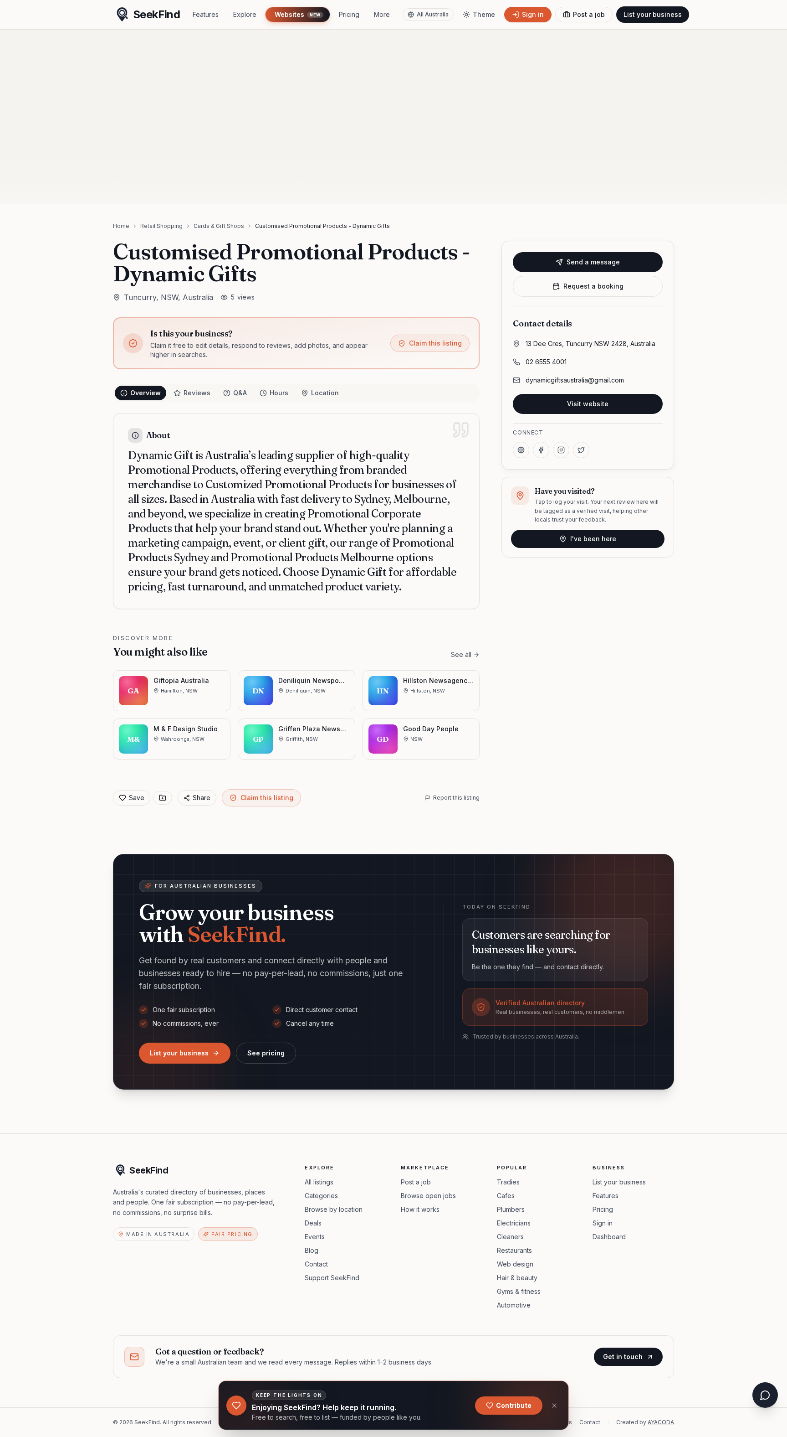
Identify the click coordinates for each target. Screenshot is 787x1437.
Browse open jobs (428, 1195)
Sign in (603, 1223)
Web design (515, 1264)
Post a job (416, 1182)
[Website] (521, 450)
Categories (321, 1195)
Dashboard (609, 1237)
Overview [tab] (145, 393)
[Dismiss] (554, 1405)
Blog (311, 1250)
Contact (316, 1264)
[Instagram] (561, 450)
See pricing (266, 1053)
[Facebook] (541, 450)
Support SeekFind (332, 1278)
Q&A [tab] (240, 393)
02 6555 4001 (546, 362)
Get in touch (623, 1356)
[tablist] (296, 393)
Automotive (514, 1305)
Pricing (349, 14)
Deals (313, 1223)
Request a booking (593, 286)
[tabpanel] (296, 511)
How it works (420, 1209)
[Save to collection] (162, 798)
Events (315, 1237)
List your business (652, 14)
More (382, 14)
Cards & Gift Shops (219, 225)
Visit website (587, 404)
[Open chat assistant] (765, 1395)
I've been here (593, 539)
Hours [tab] (279, 393)
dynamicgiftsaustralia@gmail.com (575, 380)
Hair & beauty (517, 1278)
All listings (319, 1182)
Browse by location (334, 1209)
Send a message (593, 262)
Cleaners (510, 1237)
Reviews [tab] (197, 393)
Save (136, 797)
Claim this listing (435, 343)
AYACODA (661, 1422)
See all (461, 654)
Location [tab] (325, 393)
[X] (581, 450)
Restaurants (514, 1250)
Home (121, 225)
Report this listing (456, 797)
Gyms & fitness (519, 1291)
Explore (244, 14)
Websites (297, 14)
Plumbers (511, 1209)
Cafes (506, 1195)
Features (206, 14)
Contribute (513, 1405)
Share (201, 797)
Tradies (508, 1182)
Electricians (514, 1223)
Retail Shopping (161, 225)
